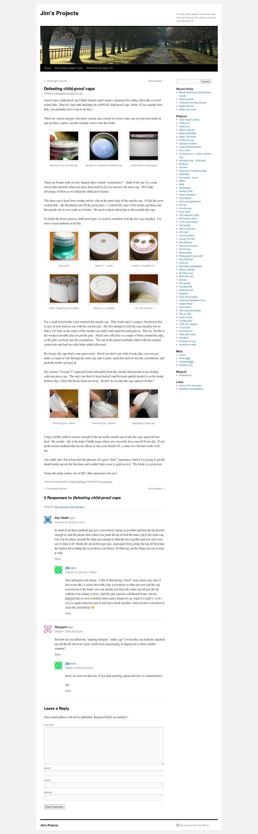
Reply (58, 558)
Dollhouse (183, 163)
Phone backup (185, 252)
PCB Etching (185, 248)
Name (48, 768)
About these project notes (69, 68)
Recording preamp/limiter (190, 266)
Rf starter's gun (186, 272)
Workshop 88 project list (100, 68)
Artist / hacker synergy (189, 119)
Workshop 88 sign (187, 340)
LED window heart (187, 218)
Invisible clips (185, 208)
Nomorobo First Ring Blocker (192, 102)
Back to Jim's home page (190, 385)
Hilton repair (185, 187)
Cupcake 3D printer (188, 143)
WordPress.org (186, 364)
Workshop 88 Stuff (187, 344)
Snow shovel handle (188, 296)
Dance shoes (185, 150)
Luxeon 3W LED (187, 238)
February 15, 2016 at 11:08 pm (81, 572)
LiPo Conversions (187, 228)
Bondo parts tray (186, 105)
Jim (81, 93)
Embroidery (184, 174)
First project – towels (188, 177)
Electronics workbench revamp (193, 170)
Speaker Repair (186, 303)
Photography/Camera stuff (191, 255)
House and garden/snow (190, 201)
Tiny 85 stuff (185, 313)
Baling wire (184, 126)
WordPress (184, 337)
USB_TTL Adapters (188, 323)
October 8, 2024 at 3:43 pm (79, 667)
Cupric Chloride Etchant (190, 146)
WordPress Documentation (191, 388)
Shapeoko (183, 293)
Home (47, 68)
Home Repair (185, 197)
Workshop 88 (185, 375)
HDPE (182, 180)
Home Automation (187, 194)
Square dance (185, 306)
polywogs (183, 262)
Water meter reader (187, 334)
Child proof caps (77, 481)
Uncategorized (185, 320)
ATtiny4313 (184, 122)
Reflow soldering (187, 269)
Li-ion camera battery (188, 221)
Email (47, 780)
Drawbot (183, 167)
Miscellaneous (185, 242)
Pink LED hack (186, 259)
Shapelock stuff (186, 289)
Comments (186, 361)
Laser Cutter (184, 211)
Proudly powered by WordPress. (194, 825)
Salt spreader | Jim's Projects (70, 506)
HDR (181, 184)
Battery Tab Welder (187, 136)
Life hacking (184, 225)
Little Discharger (186, 235)
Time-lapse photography (190, 310)
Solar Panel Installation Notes (192, 300)
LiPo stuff (183, 231)
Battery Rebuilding (187, 133)
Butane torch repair (187, 109)
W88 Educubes (186, 330)
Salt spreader (156, 80)
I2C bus (182, 204)
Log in (182, 354)
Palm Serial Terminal (188, 245)
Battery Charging (187, 129)
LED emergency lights (189, 214)
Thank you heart (186, 99)
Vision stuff (184, 327)
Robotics (183, 279)
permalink (107, 481)
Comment (49, 724)
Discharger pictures (55, 80)
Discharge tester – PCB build (192, 160)
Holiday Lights (186, 191)
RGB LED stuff (186, 276)
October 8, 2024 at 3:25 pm (68, 631)
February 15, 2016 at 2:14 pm (70, 522)
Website (48, 792)
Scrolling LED (185, 286)
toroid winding (185, 317)
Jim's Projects (59, 13)
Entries (184, 358)
